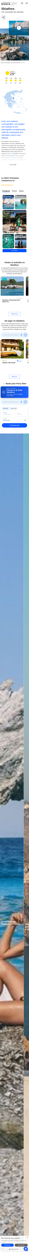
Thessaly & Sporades (15, 62)
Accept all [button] (7, 1245)
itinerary (3, 919)
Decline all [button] (21, 1245)
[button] (14, 1249)
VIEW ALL (14, 376)
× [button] (27, 1237)
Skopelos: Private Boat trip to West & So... (11, 300)
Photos (14, 191)
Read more (3, 1242)
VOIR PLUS (14, 314)
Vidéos (21, 191)
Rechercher (15, 425)
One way (5, 408)
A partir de (5, 412)
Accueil (2, 62)
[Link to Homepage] (5, 3)
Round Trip (13, 408)
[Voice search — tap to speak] (21, 335)
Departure (5, 418)
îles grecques (13, 157)
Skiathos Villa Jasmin (8, 362)
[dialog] (14, 1244)
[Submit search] (25, 335)
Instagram (6, 191)
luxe (11, 153)
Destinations (7, 62)
